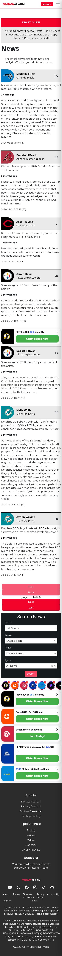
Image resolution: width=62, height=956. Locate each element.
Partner (17, 894)
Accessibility (53, 894)
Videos (31, 840)
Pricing (31, 830)
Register (6, 900)
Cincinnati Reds (25, 225)
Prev (31, 592)
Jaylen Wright (25, 517)
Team (8, 635)
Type (8, 660)
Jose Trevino (24, 222)
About (5, 894)
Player (9, 647)
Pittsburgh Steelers (28, 277)
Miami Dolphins (25, 414)
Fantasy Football (31, 801)
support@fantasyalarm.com (31, 867)
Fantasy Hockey (31, 816)
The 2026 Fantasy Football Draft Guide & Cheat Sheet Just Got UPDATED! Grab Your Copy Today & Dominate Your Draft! (31, 35)
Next (31, 601)
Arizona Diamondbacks (30, 158)
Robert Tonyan (26, 350)
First (31, 586)
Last (31, 607)
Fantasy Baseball (31, 806)
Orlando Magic (25, 77)
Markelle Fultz (25, 74)
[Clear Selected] (52, 666)
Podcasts (31, 845)
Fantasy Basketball (31, 811)
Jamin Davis (24, 274)
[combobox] (31, 640)
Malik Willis (23, 410)
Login (35, 900)
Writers (31, 835)
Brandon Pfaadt (26, 155)
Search (31, 673)
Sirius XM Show (31, 849)
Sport (8, 622)
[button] (58, 4)
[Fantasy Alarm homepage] (13, 4)
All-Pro (47, 4)
